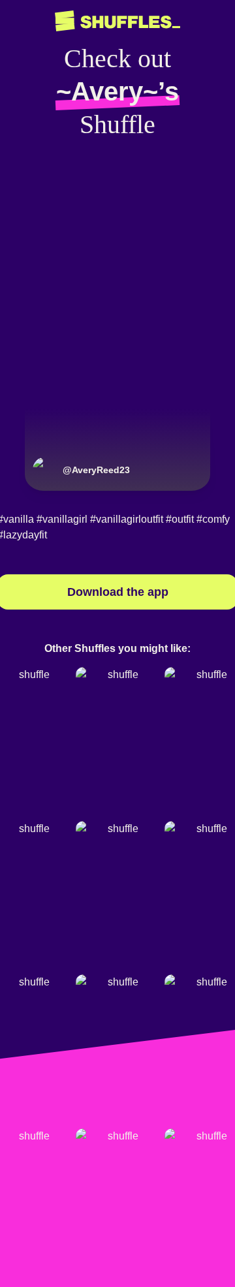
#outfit (180, 519)
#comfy (213, 519)
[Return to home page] (117, 21)
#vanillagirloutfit (126, 519)
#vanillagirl (62, 519)
